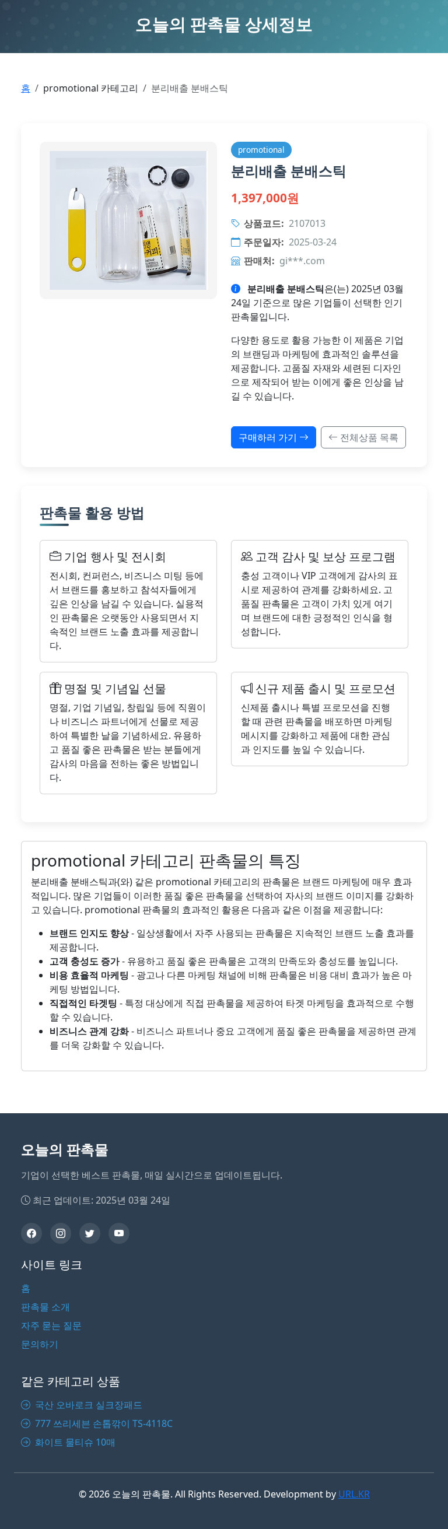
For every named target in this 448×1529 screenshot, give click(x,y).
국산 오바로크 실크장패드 (87, 1404)
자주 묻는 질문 (51, 1325)
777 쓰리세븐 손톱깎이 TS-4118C (103, 1423)
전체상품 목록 (368, 437)
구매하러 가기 (269, 437)
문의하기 (39, 1344)
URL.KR (354, 1494)
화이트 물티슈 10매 (74, 1442)
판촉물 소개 (45, 1306)
